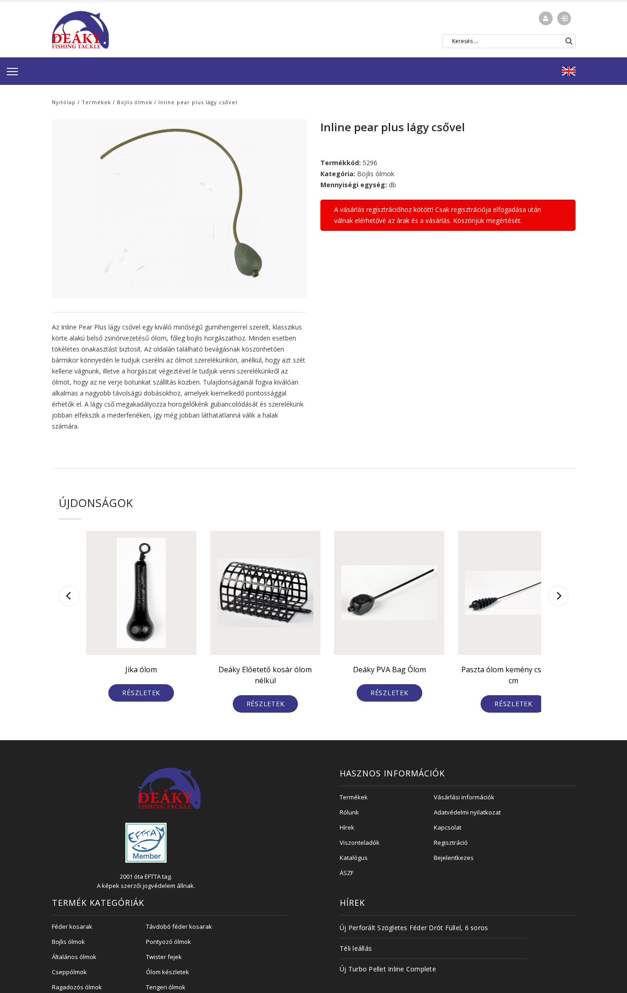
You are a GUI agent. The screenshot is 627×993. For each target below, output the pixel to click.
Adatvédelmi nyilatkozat (467, 812)
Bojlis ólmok (134, 102)
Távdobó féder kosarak (179, 926)
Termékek (96, 102)
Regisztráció (451, 842)
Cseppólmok (69, 972)
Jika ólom (141, 669)
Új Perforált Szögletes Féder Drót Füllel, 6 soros (414, 927)
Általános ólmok (74, 957)
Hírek (347, 827)
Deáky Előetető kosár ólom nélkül (265, 675)
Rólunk (349, 812)
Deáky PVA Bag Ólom (389, 669)
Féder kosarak (72, 926)
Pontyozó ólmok (168, 941)
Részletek (141, 692)
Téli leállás (356, 948)
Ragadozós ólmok (77, 987)
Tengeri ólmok (165, 987)
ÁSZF (346, 873)
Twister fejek (164, 957)
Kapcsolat (447, 827)
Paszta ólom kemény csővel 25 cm (513, 675)
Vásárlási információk (464, 797)
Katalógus (354, 858)
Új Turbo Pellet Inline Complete (388, 969)
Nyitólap (64, 102)
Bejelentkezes (454, 858)
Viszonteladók (360, 842)
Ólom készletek (167, 972)
